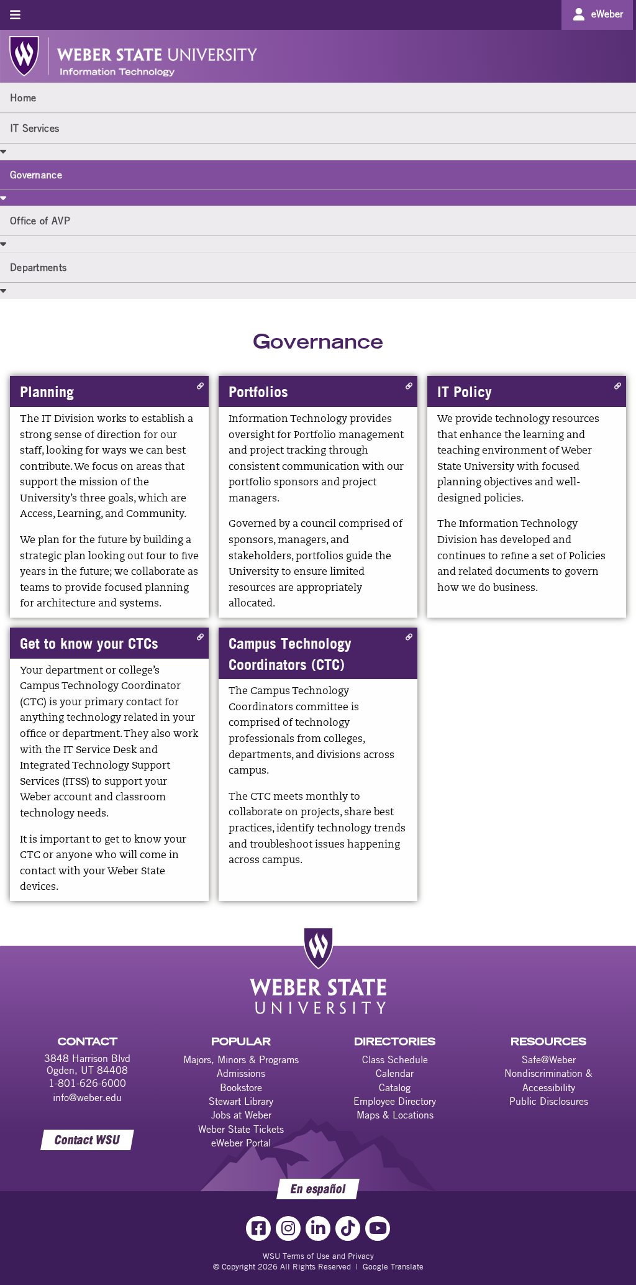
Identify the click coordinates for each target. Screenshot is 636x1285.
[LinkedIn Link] (318, 1228)
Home (23, 97)
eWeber (607, 13)
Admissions (241, 1073)
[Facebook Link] (258, 1228)
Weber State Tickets (241, 1129)
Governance (36, 174)
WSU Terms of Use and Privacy (318, 1256)
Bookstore (241, 1087)
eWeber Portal (241, 1142)
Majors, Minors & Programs (241, 1059)
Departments (38, 267)
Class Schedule (395, 1059)
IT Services (34, 128)
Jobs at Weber (241, 1115)
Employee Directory (394, 1101)
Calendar (395, 1073)
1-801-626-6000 (87, 1083)
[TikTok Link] (347, 1228)
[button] (3, 151)
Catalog (395, 1087)
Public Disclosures (548, 1101)
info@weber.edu (87, 1097)
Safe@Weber (549, 1059)
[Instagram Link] (288, 1228)
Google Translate (393, 1266)
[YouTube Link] (377, 1228)
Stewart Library (241, 1101)
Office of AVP (40, 220)
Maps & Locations (395, 1115)
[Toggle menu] (15, 15)
